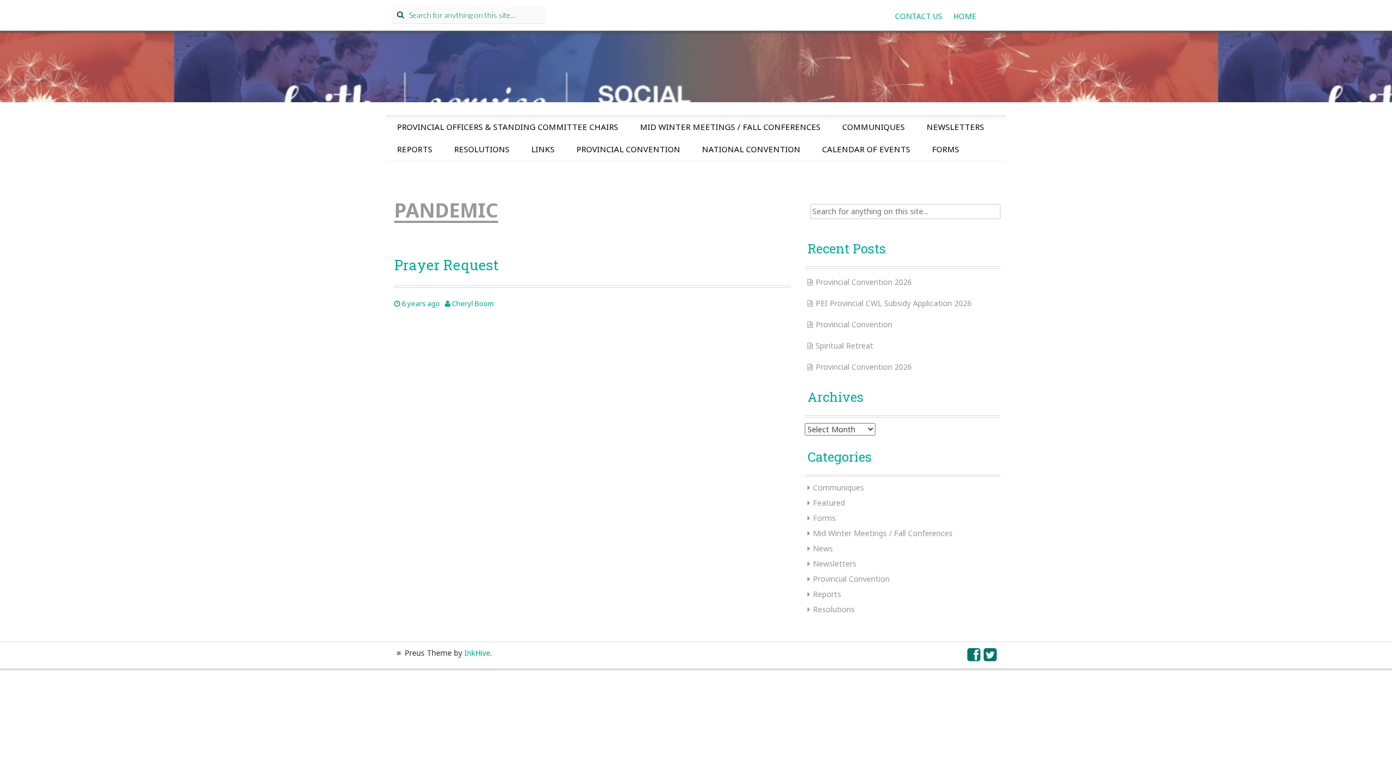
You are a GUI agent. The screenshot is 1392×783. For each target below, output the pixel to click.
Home (964, 16)
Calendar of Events (866, 149)
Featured (829, 503)
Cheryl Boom (473, 303)
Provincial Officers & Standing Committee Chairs (507, 126)
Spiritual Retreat (844, 345)
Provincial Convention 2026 (864, 282)
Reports (414, 149)
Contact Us (918, 16)
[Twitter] (991, 657)
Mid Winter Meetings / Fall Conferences (730, 126)
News (823, 548)
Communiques (873, 126)
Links (543, 149)
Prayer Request (446, 265)
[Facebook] (974, 657)
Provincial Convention (628, 149)
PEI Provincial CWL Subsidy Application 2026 (894, 303)
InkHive (477, 653)
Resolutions (481, 149)
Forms (945, 149)
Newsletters (955, 126)
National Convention (751, 149)
